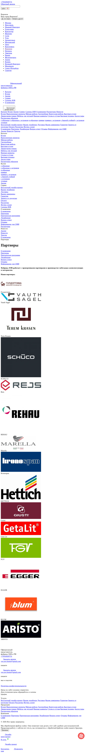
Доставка (41, 125)
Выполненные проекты (15, 114)
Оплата (12, 127)
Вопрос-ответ (35, 129)
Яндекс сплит (29, 127)
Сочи (7, 36)
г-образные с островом (19, 120)
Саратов (8, 70)
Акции (16, 112)
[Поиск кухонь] (8, 8)
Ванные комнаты (40, 116)
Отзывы (44, 129)
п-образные (33, 120)
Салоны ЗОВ (31, 112)
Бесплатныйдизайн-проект (10, 108)
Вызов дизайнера (30, 125)
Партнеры (15, 129)
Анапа (7, 60)
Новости (59, 112)
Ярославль (9, 25)
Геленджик (9, 29)
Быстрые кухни (70, 114)
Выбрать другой (18, 19)
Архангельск (10, 40)
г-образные (5, 120)
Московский (10, 42)
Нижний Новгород (12, 27)
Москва (8, 23)
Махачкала (9, 66)
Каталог (4, 112)
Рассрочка (19, 127)
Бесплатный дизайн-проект (12, 125)
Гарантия (64, 125)
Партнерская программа (10, 216)
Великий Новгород (12, 64)
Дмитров (8, 53)
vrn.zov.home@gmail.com (11, 661)
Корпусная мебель (56, 114)
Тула (7, 38)
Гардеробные (43, 114)
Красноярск (9, 47)
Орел (7, 44)
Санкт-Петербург (12, 68)
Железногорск (10, 57)
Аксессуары (79, 116)
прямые (41, 120)
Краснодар (9, 31)
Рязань (7, 55)
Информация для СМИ (57, 129)
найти (3, 8)
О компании (41, 112)
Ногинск (8, 51)
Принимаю (5, 730)
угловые (4, 122)
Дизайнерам (24, 129)
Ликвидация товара (8, 116)
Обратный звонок (8, 4)
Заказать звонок (9, 659)
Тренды (17, 131)
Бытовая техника (67, 116)
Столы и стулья (54, 116)
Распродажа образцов (9, 118)
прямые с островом (52, 120)
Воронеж (8, 49)
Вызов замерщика (52, 125)
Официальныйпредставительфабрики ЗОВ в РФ (11, 85)
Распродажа (51, 112)
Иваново (8, 34)
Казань (7, 62)
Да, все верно (6, 19)
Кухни (10, 112)
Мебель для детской (25, 116)
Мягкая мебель (31, 114)
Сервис (22, 112)
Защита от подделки (9, 198)
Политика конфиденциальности (13, 686)
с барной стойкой (68, 120)
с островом (79, 120)
